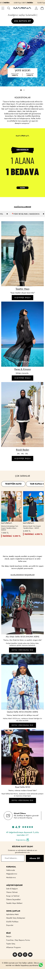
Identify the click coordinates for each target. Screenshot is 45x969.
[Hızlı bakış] (19, 498)
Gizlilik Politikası (12, 921)
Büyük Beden (22, 449)
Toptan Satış (10, 943)
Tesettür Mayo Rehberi (14, 903)
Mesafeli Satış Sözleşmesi (15, 918)
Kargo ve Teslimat (12, 896)
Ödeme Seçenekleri (13, 899)
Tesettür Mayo (22, 289)
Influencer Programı (13, 947)
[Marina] (22, 8)
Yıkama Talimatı (12, 892)
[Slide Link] (22, 58)
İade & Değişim (12, 888)
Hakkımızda (10, 870)
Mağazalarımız (11, 873)
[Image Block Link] (22, 253)
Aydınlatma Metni (12, 914)
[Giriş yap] (36, 8)
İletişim (8, 936)
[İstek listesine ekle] (19, 494)
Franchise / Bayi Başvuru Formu (18, 940)
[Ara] (9, 8)
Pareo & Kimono (22, 369)
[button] (42, 8)
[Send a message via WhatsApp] (41, 965)
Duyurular (9, 925)
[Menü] (3, 8)
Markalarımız (11, 877)
